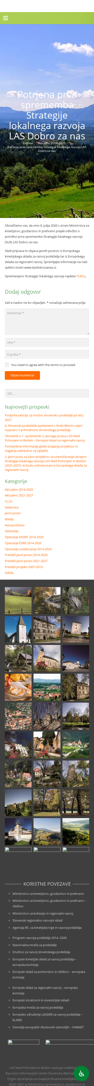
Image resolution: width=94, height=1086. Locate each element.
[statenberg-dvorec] (75, 716)
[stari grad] (47, 716)
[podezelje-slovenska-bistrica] (75, 860)
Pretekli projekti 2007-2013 (24, 567)
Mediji (9, 519)
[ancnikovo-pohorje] (47, 600)
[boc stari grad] (47, 831)
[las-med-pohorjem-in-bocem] (5, 6)
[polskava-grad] (75, 687)
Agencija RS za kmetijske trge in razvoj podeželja (47, 927)
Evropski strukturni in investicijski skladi (41, 1000)
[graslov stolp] (75, 629)
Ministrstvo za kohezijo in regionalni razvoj (43, 913)
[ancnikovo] (18, 600)
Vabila (9, 572)
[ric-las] (75, 831)
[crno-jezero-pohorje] (18, 860)
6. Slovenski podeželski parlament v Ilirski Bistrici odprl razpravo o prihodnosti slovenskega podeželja (43, 427)
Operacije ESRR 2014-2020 (23, 543)
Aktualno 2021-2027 (19, 495)
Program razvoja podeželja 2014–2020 (40, 938)
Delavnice (12, 507)
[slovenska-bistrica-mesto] (18, 716)
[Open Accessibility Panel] (81, 1073)
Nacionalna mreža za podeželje (35, 945)
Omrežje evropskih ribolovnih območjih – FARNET (48, 1027)
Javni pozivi (13, 513)
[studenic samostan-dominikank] (47, 745)
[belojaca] (75, 600)
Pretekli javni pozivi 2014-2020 (26, 555)
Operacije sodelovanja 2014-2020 (28, 549)
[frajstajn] (47, 629)
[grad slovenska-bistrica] (18, 831)
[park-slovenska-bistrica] (47, 802)
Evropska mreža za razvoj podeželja (38, 1007)
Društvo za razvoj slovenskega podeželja (41, 952)
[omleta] (18, 687)
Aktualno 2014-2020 (19, 489)
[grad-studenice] (47, 860)
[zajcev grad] (75, 773)
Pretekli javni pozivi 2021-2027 (26, 561)
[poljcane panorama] (47, 687)
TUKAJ (80, 276)
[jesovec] (47, 658)
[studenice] (75, 745)
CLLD (8, 501)
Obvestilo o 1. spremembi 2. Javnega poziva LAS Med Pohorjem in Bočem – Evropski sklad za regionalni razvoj (45, 438)
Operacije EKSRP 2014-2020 (24, 537)
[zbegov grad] (18, 802)
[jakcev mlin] (18, 658)
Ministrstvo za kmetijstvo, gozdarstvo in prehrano (48, 893)
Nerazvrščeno (15, 525)
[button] (6, 18)
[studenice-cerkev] (18, 773)
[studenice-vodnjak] (47, 773)
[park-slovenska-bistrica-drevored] (75, 802)
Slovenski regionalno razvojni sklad (37, 920)
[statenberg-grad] (18, 745)
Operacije (11, 531)
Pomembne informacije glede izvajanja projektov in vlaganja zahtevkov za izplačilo (41, 448)
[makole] (75, 658)
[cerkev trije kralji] (18, 629)
